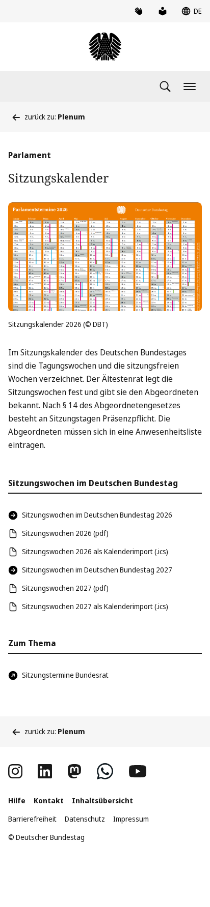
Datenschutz (85, 819)
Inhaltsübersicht (102, 800)
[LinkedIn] (45, 771)
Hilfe (16, 800)
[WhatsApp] (105, 771)
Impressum (131, 819)
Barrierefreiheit (32, 819)
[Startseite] (105, 47)
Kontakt (49, 800)
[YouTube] (137, 771)
